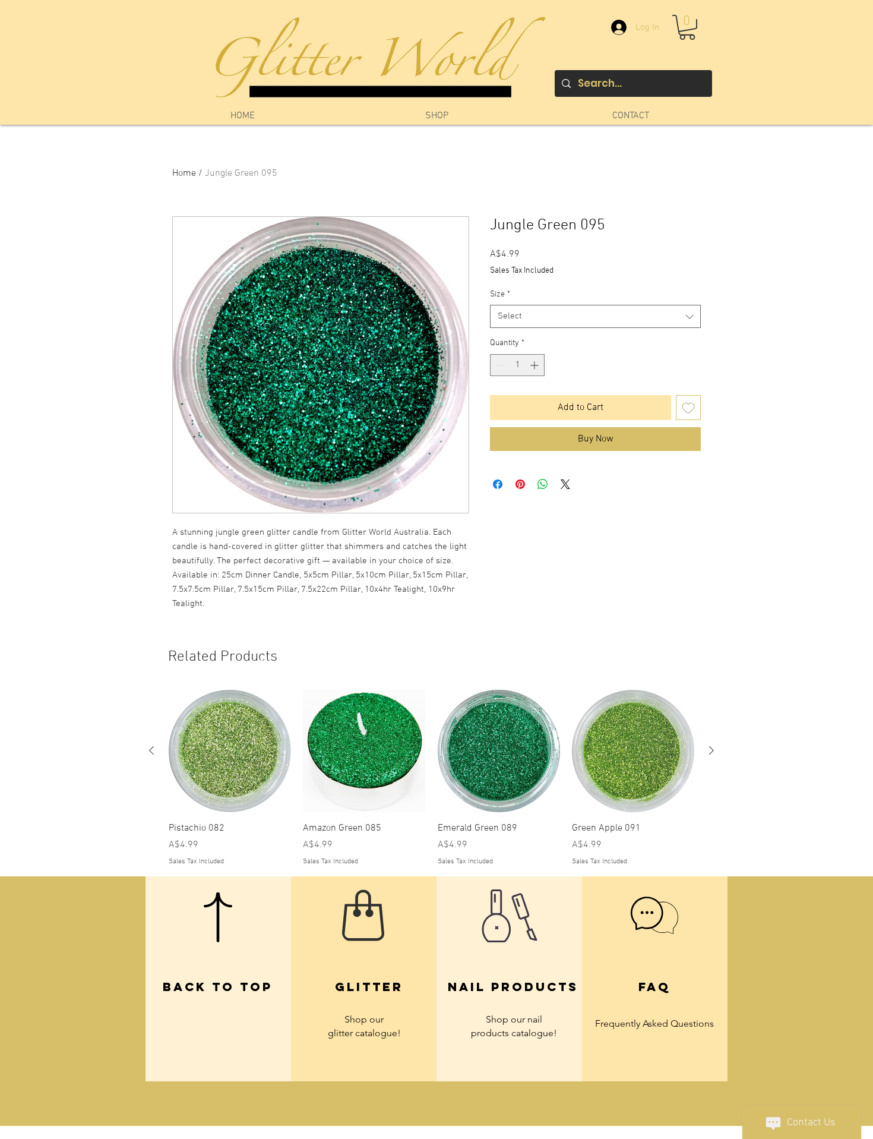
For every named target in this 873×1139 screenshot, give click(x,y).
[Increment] (535, 365)
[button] (687, 27)
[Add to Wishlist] (688, 407)
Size (500, 294)
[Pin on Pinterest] (520, 484)
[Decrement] (499, 365)
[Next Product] (711, 750)
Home (184, 173)
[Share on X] (565, 484)
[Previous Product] (151, 750)
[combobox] (595, 316)
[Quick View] (230, 751)
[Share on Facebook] (498, 484)
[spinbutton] (517, 365)
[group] (431, 778)
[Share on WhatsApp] (543, 484)
